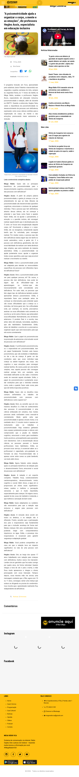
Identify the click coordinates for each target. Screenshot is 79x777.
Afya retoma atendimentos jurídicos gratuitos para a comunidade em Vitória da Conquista (61, 116)
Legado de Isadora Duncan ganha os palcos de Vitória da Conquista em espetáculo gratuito (61, 164)
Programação (11, 707)
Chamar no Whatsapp (53, 711)
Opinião (9, 717)
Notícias (15, 596)
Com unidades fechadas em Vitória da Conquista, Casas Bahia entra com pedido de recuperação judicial (62, 177)
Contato (10, 727)
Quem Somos (11, 704)
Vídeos (9, 720)
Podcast (10, 724)
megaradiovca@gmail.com (54, 715)
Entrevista (23, 596)
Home (9, 701)
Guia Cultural (11, 710)
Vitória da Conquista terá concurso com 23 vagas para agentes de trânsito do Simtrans (61, 135)
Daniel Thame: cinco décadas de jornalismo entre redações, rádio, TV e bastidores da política (61, 76)
